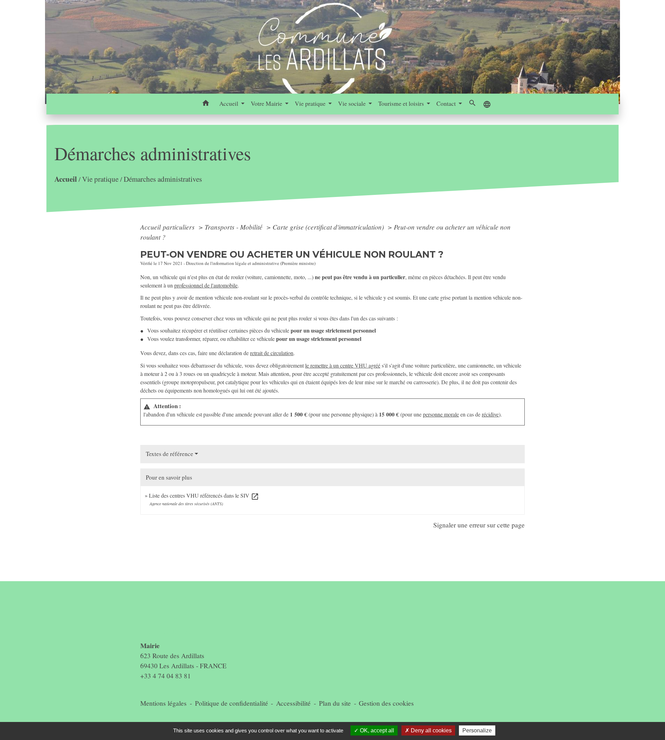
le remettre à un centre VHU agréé (342, 365)
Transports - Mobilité (234, 226)
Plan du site (335, 703)
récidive (490, 414)
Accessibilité (293, 703)
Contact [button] (446, 103)
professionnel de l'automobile (206, 285)
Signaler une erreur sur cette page (479, 524)
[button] (206, 104)
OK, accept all (376, 730)
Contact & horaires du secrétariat (168, 615)
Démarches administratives (163, 179)
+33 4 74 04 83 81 (165, 675)
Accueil (65, 178)
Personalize (477, 730)
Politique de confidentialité (231, 703)
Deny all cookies (430, 730)
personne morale (441, 414)
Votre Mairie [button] (267, 103)
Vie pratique (100, 179)
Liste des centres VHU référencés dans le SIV (204, 495)
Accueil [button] (229, 103)
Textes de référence (169, 454)
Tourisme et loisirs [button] (401, 103)
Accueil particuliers (168, 226)
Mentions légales (163, 703)
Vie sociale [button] (352, 103)
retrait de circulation (271, 352)
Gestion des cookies (386, 703)
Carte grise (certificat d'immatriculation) (329, 226)
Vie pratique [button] (311, 103)
